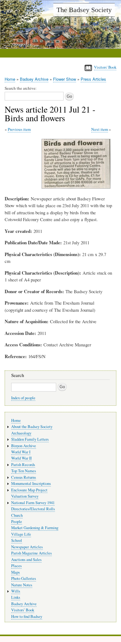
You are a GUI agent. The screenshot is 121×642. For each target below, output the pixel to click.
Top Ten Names (23, 470)
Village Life (21, 534)
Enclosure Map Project (29, 490)
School (16, 540)
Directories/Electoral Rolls (33, 508)
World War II (21, 458)
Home (10, 79)
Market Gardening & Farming (34, 527)
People (16, 521)
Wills (15, 591)
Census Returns (23, 477)
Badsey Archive (34, 79)
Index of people (23, 397)
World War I (20, 452)
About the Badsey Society (31, 426)
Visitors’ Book (22, 610)
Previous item (19, 129)
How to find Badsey (26, 616)
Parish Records (23, 464)
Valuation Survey (24, 496)
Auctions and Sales (26, 559)
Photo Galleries (23, 578)
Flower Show (64, 79)
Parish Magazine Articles (31, 553)
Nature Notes (21, 585)
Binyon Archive (23, 445)
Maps (15, 572)
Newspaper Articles (27, 547)
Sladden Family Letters (30, 439)
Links (15, 597)
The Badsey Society (84, 10)
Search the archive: (21, 88)
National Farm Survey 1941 (33, 502)
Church (17, 515)
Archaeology (21, 433)
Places (16, 565)
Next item (99, 129)
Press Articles (93, 79)
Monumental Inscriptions (31, 483)
